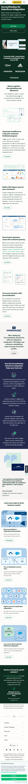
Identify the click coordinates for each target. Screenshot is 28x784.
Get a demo (13, 26)
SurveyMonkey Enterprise (11, 676)
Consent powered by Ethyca (19, 782)
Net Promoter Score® (13, 251)
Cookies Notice (13, 772)
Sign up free (17, 2)
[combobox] (14, 745)
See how (14, 353)
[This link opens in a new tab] (6, 749)
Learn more (8, 580)
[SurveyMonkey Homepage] (3, 2)
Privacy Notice (5, 772)
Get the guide (9, 540)
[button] (14, 723)
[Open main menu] (24, 2)
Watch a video (13, 30)
